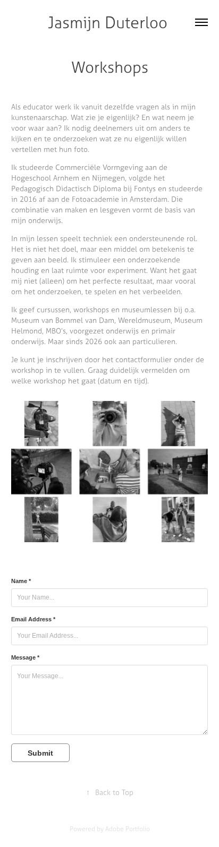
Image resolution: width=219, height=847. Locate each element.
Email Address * (33, 619)
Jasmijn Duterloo (110, 22)
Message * (25, 657)
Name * (21, 581)
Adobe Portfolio (127, 829)
